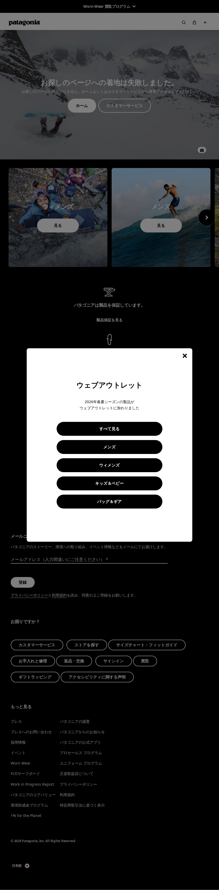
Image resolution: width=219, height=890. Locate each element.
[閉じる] (184, 355)
